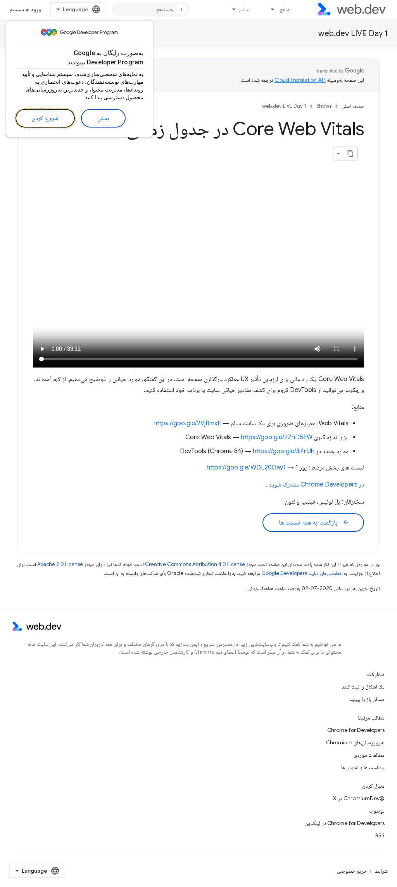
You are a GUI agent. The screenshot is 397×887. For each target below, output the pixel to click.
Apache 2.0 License (60, 564)
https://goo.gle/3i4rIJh (283, 451)
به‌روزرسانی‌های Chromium (355, 742)
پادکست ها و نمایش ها (363, 767)
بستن (103, 118)
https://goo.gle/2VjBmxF (187, 423)
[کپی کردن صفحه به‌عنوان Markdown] (350, 153)
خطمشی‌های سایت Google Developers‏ (301, 573)
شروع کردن (45, 118)
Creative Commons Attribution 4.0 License (195, 564)
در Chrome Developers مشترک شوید (316, 484)
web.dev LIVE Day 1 (353, 33)
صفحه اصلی (353, 106)
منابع (285, 9)
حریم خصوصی (352, 871)
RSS (380, 835)
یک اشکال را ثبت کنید (363, 686)
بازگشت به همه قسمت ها (314, 522)
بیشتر (244, 9)
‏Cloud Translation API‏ (300, 79)
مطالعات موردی (369, 754)
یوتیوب (377, 810)
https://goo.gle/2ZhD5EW (276, 437)
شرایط (381, 871)
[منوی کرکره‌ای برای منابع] (269, 9)
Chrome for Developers (356, 730)
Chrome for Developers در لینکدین (345, 823)
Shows (323, 106)
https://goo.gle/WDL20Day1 (246, 467)
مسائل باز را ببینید (367, 698)
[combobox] (150, 9)
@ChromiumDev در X (359, 798)
